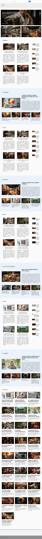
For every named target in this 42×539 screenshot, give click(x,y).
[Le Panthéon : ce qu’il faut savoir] (16, 375)
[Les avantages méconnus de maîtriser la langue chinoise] (9, 329)
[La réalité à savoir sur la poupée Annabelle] (34, 146)
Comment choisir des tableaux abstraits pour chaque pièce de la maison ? (30, 96)
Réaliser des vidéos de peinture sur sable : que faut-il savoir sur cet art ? (35, 120)
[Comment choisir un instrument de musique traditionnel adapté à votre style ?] (9, 46)
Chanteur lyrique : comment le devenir (15, 119)
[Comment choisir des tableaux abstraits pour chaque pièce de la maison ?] (11, 103)
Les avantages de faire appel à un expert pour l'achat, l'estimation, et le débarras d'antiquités (7, 432)
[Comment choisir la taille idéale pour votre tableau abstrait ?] (34, 44)
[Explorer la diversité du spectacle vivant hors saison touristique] (35, 200)
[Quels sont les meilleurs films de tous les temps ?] (34, 59)
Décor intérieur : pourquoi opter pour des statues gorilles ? (38, 224)
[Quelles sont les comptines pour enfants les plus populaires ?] (6, 114)
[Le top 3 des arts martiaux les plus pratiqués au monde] (21, 17)
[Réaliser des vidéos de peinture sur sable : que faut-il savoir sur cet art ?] (35, 114)
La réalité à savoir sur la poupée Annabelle (38, 146)
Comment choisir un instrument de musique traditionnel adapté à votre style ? (16, 292)
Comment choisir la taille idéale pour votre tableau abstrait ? (38, 45)
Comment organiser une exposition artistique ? (26, 29)
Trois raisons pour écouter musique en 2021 (25, 119)
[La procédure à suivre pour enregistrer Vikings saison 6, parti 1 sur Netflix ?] (33, 218)
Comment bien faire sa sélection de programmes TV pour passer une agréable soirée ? (37, 70)
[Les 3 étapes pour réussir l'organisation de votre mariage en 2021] (33, 53)
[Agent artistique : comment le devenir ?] (25, 375)
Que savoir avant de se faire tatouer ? (38, 151)
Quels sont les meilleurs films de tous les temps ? (37, 60)
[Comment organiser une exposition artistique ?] (31, 31)
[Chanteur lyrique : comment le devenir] (16, 114)
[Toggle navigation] (3, 5)
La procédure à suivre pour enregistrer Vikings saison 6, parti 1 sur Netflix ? (38, 221)
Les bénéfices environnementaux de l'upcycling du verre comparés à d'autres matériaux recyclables (25, 206)
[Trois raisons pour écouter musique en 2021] (25, 114)
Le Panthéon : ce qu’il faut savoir (15, 380)
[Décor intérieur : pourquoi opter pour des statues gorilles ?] (34, 223)
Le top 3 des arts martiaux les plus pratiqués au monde (10, 12)
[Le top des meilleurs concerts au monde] (23, 68)
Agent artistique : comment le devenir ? (25, 380)
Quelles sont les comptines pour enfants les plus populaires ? (6, 119)
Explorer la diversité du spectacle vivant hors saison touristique (35, 205)
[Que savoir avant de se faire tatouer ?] (34, 151)
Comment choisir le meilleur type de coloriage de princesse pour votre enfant (30, 358)
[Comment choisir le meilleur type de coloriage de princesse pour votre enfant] (34, 49)
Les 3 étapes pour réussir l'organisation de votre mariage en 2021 (37, 55)
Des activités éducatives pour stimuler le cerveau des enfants (37, 65)
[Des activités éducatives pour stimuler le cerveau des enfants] (34, 63)
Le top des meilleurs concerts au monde (37, 238)
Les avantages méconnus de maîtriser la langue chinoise (33, 401)
